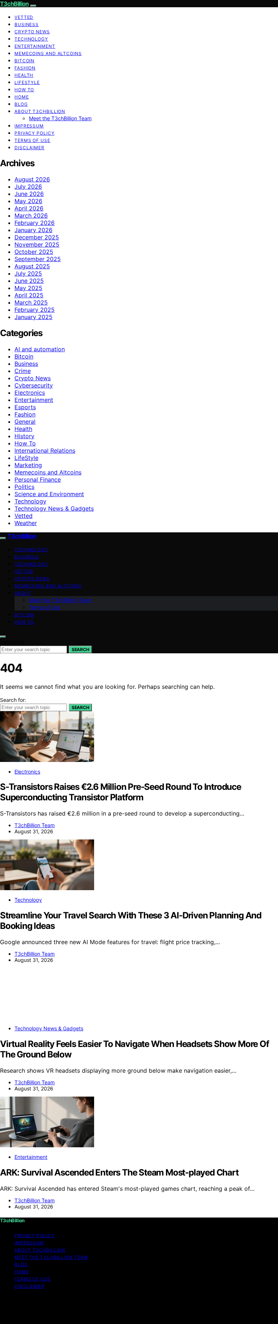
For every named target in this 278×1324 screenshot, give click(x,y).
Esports (25, 407)
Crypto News (32, 31)
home (21, 97)
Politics (24, 486)
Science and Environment (49, 494)
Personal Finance (37, 479)
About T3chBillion (39, 111)
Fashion (24, 68)
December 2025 (36, 237)
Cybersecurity (33, 385)
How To (24, 89)
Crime (22, 370)
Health (23, 75)
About (22, 593)
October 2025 (33, 251)
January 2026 (33, 230)
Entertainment (34, 46)
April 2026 (28, 208)
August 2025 (32, 266)
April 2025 (28, 295)
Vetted (23, 17)
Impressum (29, 126)
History (24, 436)
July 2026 (28, 186)
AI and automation (39, 349)
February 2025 (34, 309)
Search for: (13, 642)
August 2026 (32, 179)
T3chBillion (14, 3)
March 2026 (31, 215)
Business (26, 24)
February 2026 (34, 222)
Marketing (28, 465)
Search (80, 649)
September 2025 (37, 259)
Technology (31, 39)
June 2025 (29, 280)
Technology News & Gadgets (54, 508)
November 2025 (36, 244)
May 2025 (28, 288)
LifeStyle (27, 82)
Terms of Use (32, 140)
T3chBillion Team (34, 825)
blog (21, 104)
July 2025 (28, 273)
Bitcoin (24, 60)
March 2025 (31, 302)
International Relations (44, 450)
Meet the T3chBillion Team (60, 118)
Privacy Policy (34, 133)
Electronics (29, 392)
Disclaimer (29, 147)
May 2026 (28, 201)
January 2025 (33, 316)
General (24, 421)
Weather (25, 523)
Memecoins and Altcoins (48, 53)
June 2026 (29, 193)
